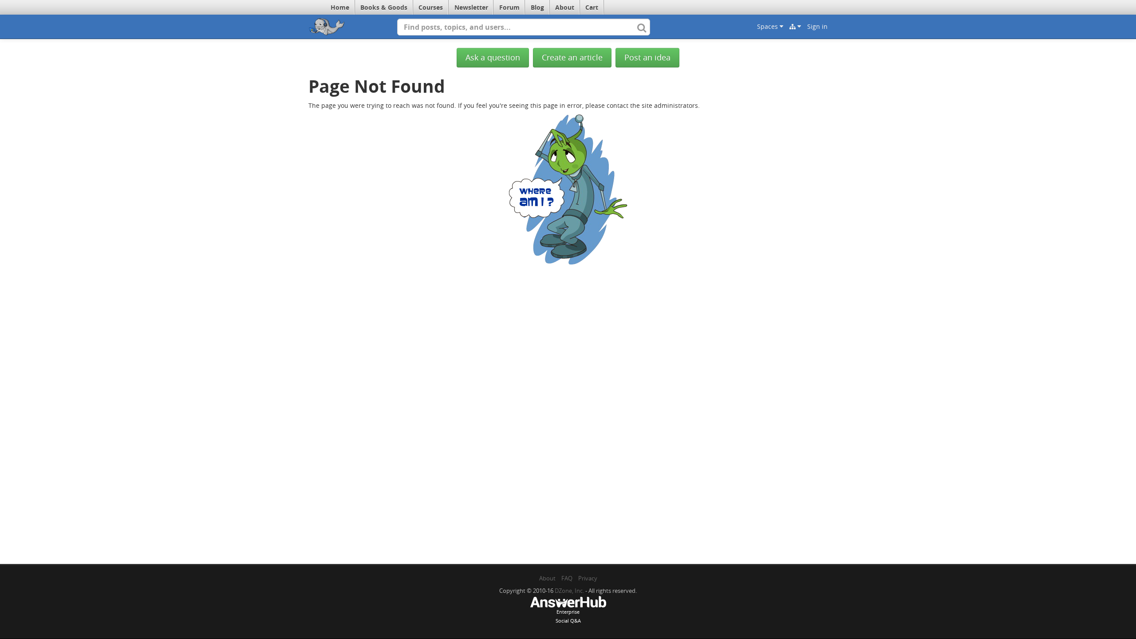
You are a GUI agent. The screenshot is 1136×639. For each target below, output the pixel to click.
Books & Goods (383, 7)
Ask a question (492, 57)
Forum (509, 7)
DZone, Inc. (569, 591)
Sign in (817, 26)
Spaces (768, 26)
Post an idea (647, 57)
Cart (591, 7)
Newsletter (471, 7)
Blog (537, 7)
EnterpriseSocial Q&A (568, 616)
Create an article (572, 57)
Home (340, 7)
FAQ (566, 578)
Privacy (587, 578)
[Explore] (795, 27)
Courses (430, 7)
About (564, 7)
